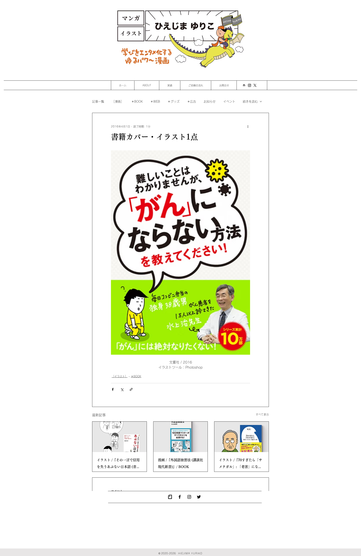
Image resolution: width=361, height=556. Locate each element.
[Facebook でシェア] (113, 389)
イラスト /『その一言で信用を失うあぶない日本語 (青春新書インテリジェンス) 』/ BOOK (118, 464)
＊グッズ (174, 101)
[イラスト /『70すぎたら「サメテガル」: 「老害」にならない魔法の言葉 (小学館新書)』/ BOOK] (241, 437)
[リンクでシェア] (131, 389)
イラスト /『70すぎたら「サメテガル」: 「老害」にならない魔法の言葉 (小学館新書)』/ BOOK (240, 464)
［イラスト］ (119, 376)
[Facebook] (179, 496)
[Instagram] (249, 85)
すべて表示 (262, 414)
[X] (255, 85)
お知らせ (210, 101)
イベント (229, 101)
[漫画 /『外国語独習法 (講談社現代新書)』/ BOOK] (180, 437)
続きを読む (250, 101)
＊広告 (191, 101)
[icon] (244, 85)
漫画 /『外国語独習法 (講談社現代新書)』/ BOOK (180, 463)
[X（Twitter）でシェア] (122, 389)
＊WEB (155, 101)
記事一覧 (98, 101)
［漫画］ (118, 101)
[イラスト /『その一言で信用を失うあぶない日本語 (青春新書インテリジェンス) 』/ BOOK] (119, 437)
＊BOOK (137, 101)
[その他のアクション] (248, 126)
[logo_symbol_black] (170, 496)
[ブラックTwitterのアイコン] (198, 496)
